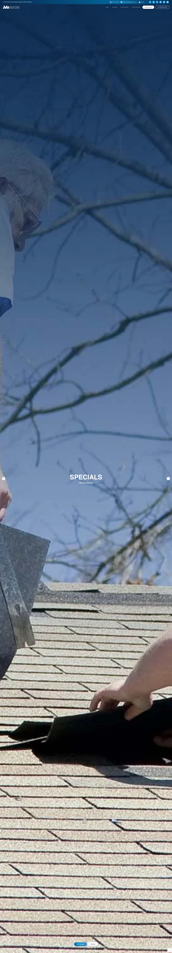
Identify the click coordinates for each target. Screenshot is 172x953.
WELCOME (86, 950)
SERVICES (114, 7)
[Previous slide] (3, 478)
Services (93, 944)
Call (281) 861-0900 (162, 7)
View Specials (80, 944)
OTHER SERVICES (136, 7)
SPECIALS (85, 950)
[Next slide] (168, 478)
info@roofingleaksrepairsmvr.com (129, 2)
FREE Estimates (148, 7)
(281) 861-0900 (115, 2)
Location (142, 2)
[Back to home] (11, 7)
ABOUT (107, 7)
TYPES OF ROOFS (124, 7)
